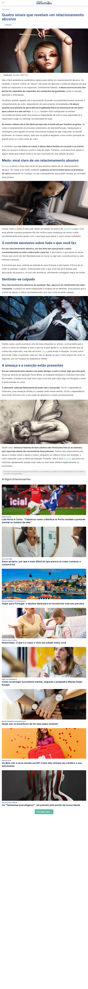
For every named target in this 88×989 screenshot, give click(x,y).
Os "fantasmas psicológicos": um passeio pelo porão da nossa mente (41, 805)
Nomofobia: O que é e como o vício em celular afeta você (34, 642)
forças (44, 351)
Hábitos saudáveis (9, 679)
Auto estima (7, 559)
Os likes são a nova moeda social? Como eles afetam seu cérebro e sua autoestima (42, 764)
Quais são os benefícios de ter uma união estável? (30, 724)
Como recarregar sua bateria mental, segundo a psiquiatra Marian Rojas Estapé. (42, 683)
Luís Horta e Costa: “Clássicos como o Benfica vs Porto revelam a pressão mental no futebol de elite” (43, 521)
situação (67, 458)
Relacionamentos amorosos (14, 601)
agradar (67, 229)
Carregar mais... (44, 812)
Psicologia (6, 9)
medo (6, 166)
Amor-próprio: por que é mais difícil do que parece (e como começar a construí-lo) (41, 563)
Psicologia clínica (9, 640)
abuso (37, 111)
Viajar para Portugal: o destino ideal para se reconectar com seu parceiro (43, 603)
